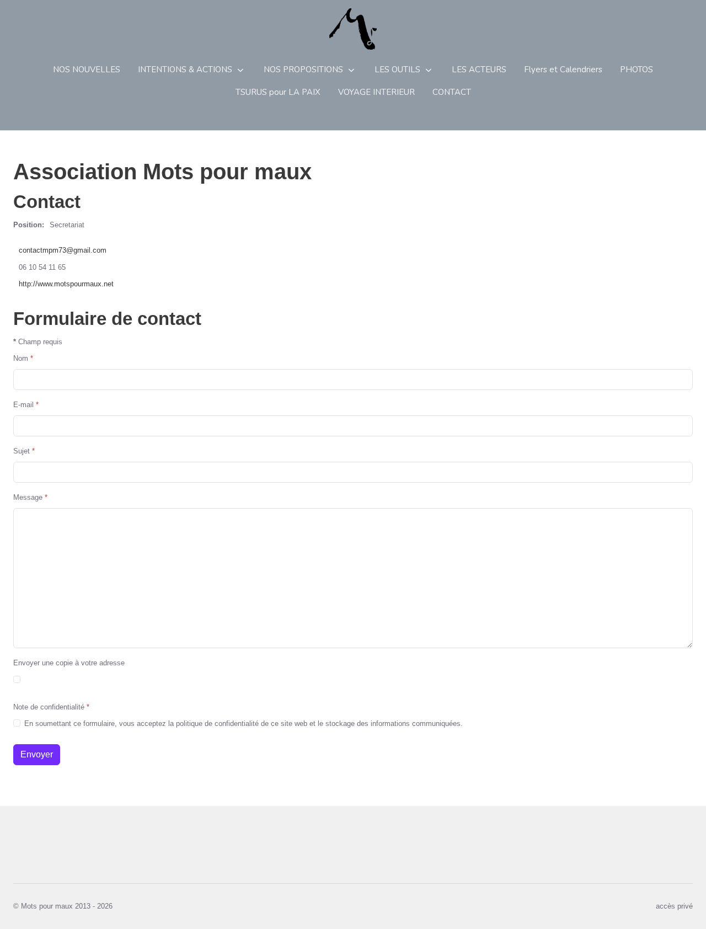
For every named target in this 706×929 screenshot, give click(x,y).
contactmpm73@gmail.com (62, 250)
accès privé (674, 906)
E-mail (26, 405)
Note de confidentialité (51, 707)
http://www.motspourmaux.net (66, 284)
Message (30, 497)
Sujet (24, 451)
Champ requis (37, 342)
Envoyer (36, 754)
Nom (23, 358)
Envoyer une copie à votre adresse (69, 663)
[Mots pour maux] (353, 29)
